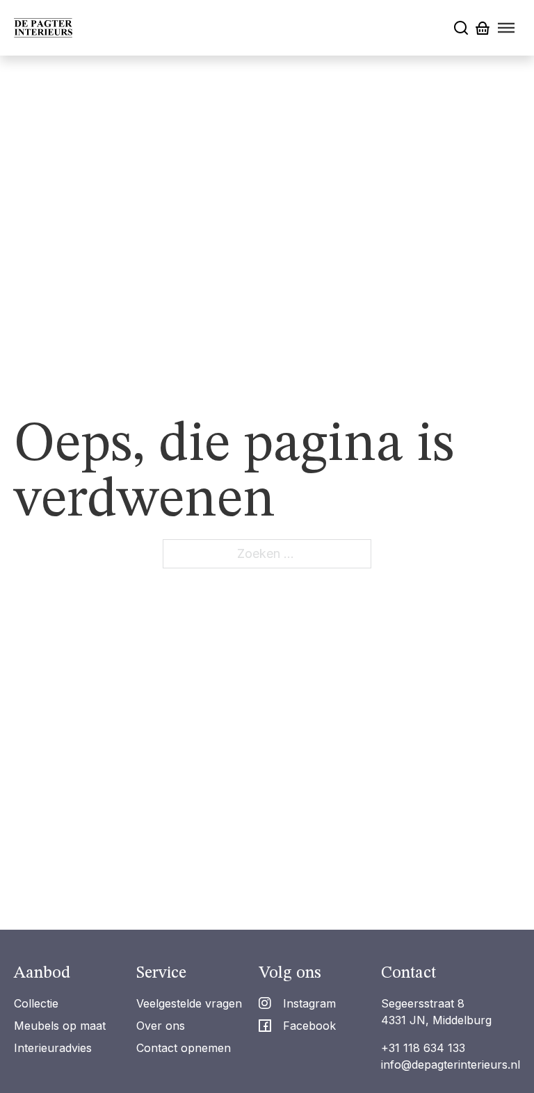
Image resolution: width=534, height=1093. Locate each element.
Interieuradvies (53, 1048)
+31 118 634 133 (423, 1048)
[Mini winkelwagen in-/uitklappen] (483, 28)
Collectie (36, 1003)
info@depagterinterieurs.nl (450, 1064)
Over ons (160, 1026)
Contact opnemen (183, 1048)
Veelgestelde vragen (189, 1003)
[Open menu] (506, 27)
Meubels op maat (60, 1026)
